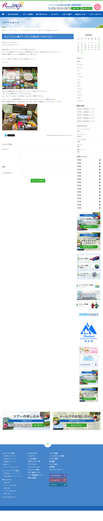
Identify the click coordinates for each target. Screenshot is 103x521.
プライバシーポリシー (56, 469)
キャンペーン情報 (33, 469)
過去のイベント (81, 149)
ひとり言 (79, 144)
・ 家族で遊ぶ (6, 482)
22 (99, 47)
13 (92, 45)
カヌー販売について (34, 472)
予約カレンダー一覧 (34, 461)
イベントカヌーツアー (9, 497)
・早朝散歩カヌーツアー (9, 461)
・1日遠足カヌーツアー (9, 459)
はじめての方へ (33, 453)
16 (78, 47)
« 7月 (81, 54)
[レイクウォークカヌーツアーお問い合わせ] (88, 401)
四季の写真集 (32, 478)
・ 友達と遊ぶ (6, 488)
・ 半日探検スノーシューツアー (11, 473)
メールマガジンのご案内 (56, 456)
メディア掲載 (53, 453)
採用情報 (52, 467)
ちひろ (79, 91)
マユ (78, 70)
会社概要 (52, 461)
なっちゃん (80, 64)
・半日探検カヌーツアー (9, 456)
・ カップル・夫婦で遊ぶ (9, 485)
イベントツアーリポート (83, 129)
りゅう (79, 79)
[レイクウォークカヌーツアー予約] (88, 383)
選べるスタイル (7, 479)
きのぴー (79, 95)
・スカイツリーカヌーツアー (10, 467)
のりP (78, 98)
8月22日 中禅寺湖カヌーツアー (86, 121)
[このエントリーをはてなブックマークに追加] (6, 135)
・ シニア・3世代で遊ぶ (9, 491)
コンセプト (31, 456)
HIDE (78, 61)
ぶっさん (79, 67)
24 (81, 49)
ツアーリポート (81, 134)
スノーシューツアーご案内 (10, 470)
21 (95, 47)
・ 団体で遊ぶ (6, 493)
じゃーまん (80, 76)
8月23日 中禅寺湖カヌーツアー (86, 118)
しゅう (79, 73)
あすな (79, 85)
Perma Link (70, 135)
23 (78, 49)
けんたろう (80, 101)
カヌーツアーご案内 (8, 453)
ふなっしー (80, 88)
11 (85, 45)
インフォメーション (34, 467)
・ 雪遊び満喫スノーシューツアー (12, 476)
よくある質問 (32, 458)
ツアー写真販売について (35, 475)
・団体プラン (6, 464)
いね (78, 82)
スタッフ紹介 (53, 464)
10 (81, 45)
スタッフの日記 (81, 139)
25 (85, 49)
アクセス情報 (53, 458)
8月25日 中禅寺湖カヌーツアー (86, 109)
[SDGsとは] (88, 317)
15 (99, 45)
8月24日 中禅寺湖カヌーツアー (86, 115)
